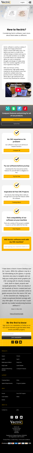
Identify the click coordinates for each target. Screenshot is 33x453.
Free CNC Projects (21, 393)
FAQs (18, 380)
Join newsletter (16, 337)
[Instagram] (12, 342)
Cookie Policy (14, 439)
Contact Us (4, 410)
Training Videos (16, 202)
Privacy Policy (6, 439)
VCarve (18, 356)
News (18, 396)
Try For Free (17, 123)
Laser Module (20, 365)
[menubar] (16, 2)
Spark (18, 359)
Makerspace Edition (7, 362)
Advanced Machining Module (7, 369)
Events (3, 400)
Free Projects (16, 229)
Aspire (3, 356)
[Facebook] (16, 342)
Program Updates (21, 383)
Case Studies (5, 396)
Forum (3, 393)
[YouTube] (20, 342)
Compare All (16, 119)
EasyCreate (4, 365)
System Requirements (7, 383)
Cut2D (3, 359)
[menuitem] (30, 2)
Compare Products (21, 368)
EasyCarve (19, 362)
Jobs (18, 410)
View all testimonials (16, 314)
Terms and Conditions (24, 439)
